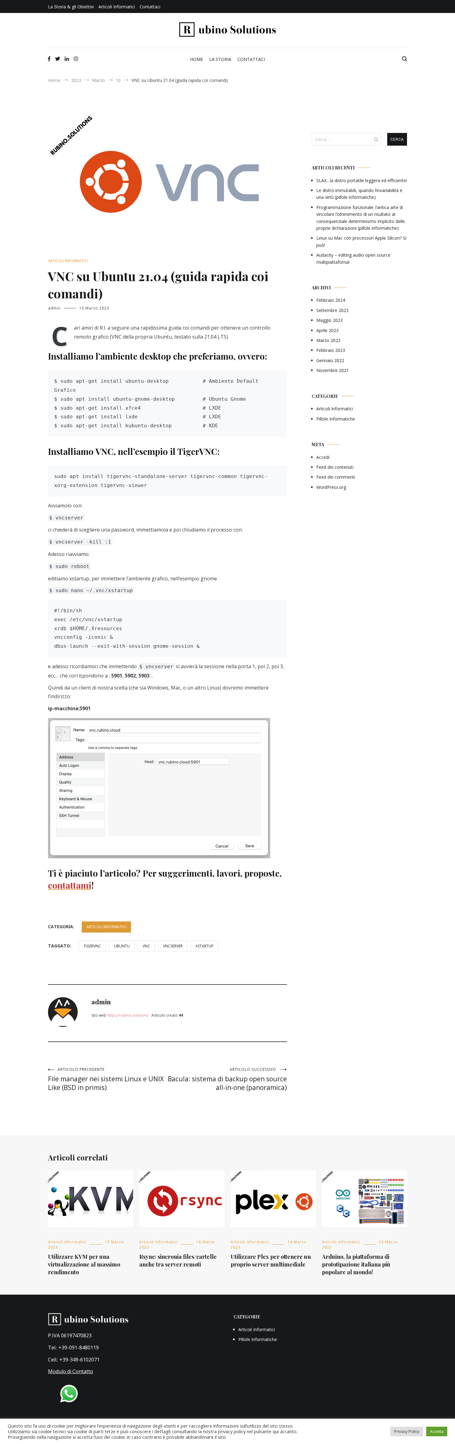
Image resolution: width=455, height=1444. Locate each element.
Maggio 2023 (329, 320)
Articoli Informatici (116, 7)
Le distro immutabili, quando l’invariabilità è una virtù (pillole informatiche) (359, 193)
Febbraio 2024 (330, 300)
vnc (146, 946)
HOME (196, 59)
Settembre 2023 (332, 310)
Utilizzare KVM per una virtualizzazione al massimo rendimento (84, 1264)
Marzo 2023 (328, 340)
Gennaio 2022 (330, 360)
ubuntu (122, 946)
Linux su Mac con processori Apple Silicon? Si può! (361, 241)
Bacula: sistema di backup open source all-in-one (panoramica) (227, 1079)
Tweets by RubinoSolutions (173, 1316)
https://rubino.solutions (127, 1015)
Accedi (322, 457)
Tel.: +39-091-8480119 (73, 1347)
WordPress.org (331, 487)
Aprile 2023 (327, 330)
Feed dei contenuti (334, 467)
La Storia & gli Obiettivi (71, 7)
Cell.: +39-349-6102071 (74, 1359)
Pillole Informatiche (335, 419)
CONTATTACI (251, 59)
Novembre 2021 (332, 370)
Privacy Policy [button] (406, 1431)
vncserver (173, 946)
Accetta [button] (437, 1431)
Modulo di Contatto (70, 1371)
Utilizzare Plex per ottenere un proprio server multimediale (271, 1260)
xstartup (205, 946)
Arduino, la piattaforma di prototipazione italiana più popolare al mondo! (356, 1264)
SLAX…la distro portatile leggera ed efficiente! (361, 180)
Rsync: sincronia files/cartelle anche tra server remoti (178, 1260)
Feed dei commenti (335, 477)
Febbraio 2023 (330, 350)
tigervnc (92, 946)
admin (54, 308)
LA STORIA (220, 59)
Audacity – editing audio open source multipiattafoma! (353, 258)
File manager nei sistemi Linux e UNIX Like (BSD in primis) (106, 1079)
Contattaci (150, 7)
